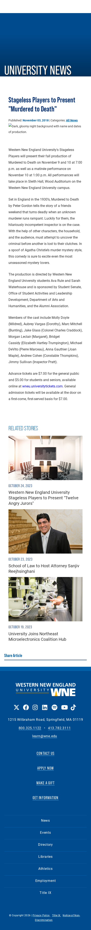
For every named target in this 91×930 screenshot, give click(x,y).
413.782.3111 (59, 728)
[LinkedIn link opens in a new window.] (44, 704)
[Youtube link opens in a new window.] (63, 704)
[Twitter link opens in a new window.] (16, 704)
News (45, 820)
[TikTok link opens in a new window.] (73, 704)
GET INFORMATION (46, 797)
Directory (45, 844)
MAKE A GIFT (45, 783)
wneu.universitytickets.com (42, 386)
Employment (45, 880)
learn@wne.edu (44, 736)
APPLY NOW (45, 768)
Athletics (45, 868)
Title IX (45, 892)
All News (72, 120)
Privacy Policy (41, 915)
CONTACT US (45, 753)
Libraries (45, 856)
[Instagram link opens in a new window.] (35, 704)
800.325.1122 (30, 728)
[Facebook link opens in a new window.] (25, 704)
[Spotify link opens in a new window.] (54, 704)
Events (45, 832)
